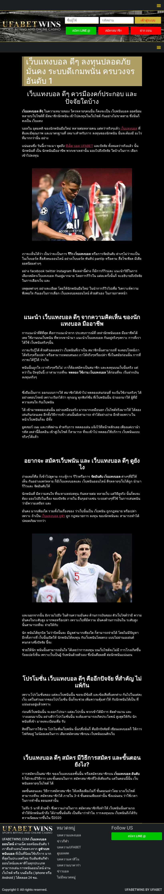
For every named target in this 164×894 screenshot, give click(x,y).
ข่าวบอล (63, 871)
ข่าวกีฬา (63, 841)
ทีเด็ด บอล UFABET (79, 146)
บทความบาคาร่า (69, 865)
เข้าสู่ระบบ (148, 20)
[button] (158, 5)
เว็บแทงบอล (129, 128)
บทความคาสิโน (68, 859)
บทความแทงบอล (69, 835)
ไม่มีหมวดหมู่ (66, 877)
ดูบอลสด (63, 853)
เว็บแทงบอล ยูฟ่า (53, 516)
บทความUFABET (69, 847)
